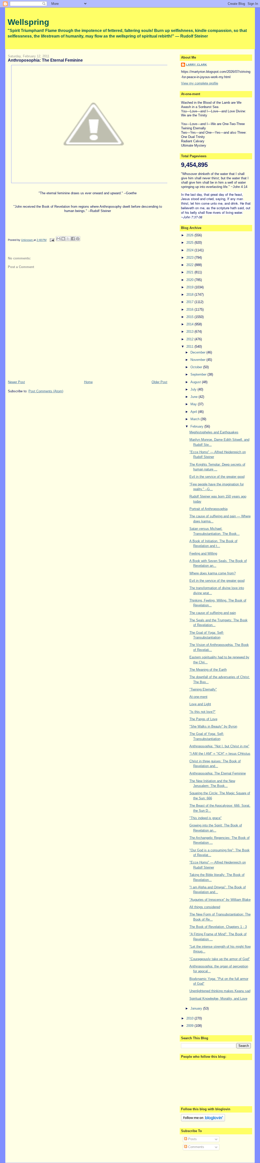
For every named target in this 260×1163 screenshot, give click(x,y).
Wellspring (28, 22)
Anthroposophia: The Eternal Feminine (217, 773)
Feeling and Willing (203, 553)
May (194, 404)
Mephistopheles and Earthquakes (213, 432)
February (197, 426)
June (194, 397)
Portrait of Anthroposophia (208, 509)
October (196, 367)
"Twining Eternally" (203, 689)
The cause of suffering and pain (212, 613)
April (194, 412)
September (198, 374)
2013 (190, 331)
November (198, 360)
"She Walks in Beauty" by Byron (213, 726)
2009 (190, 1026)
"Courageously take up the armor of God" (219, 959)
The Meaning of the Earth (208, 670)
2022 (190, 265)
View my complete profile (199, 83)
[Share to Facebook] (72, 238)
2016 (190, 309)
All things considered (204, 907)
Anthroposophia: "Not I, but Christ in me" (219, 746)
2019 (190, 287)
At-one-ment (198, 697)
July (194, 389)
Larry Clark (196, 64)
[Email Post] (51, 239)
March (195, 419)
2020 (190, 280)
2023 (190, 257)
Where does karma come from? (212, 573)
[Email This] (58, 238)
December (198, 352)
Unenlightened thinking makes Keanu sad (219, 991)
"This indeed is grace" (205, 818)
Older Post (159, 382)
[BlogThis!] (63, 238)
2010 (190, 1018)
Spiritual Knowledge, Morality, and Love (218, 998)
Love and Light (200, 704)
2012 (190, 339)
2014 (190, 324)
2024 (190, 250)
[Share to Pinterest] (77, 238)
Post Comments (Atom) (45, 391)
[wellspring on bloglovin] (203, 1120)
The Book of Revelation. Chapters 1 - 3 (218, 927)
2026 (190, 235)
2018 (190, 294)
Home (88, 382)
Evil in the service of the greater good (217, 477)
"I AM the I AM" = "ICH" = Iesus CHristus (219, 753)
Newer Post (16, 382)
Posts (192, 1139)
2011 (190, 346)
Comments (195, 1147)
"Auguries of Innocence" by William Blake (220, 900)
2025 (190, 242)
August (196, 382)
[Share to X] (68, 238)
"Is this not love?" (202, 712)
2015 (190, 317)
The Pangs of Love (203, 719)
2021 (190, 272)
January (196, 1008)
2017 (190, 302)
